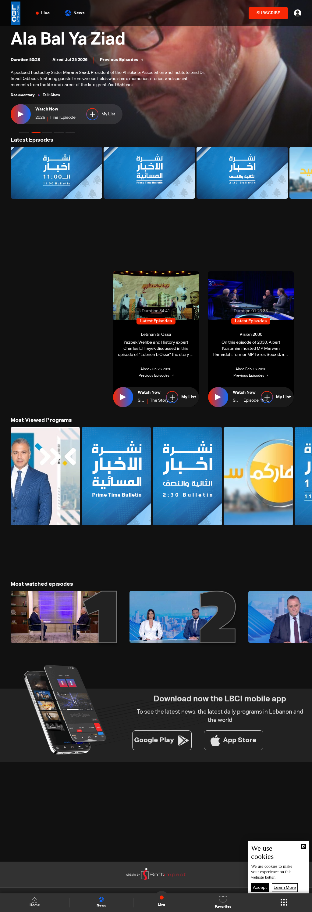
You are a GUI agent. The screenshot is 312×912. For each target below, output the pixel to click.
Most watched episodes (42, 584)
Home (35, 905)
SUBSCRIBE (268, 13)
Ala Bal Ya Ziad (68, 39)
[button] (24, 132)
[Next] (304, 173)
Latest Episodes (32, 140)
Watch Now (46, 109)
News (79, 13)
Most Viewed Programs (41, 420)
